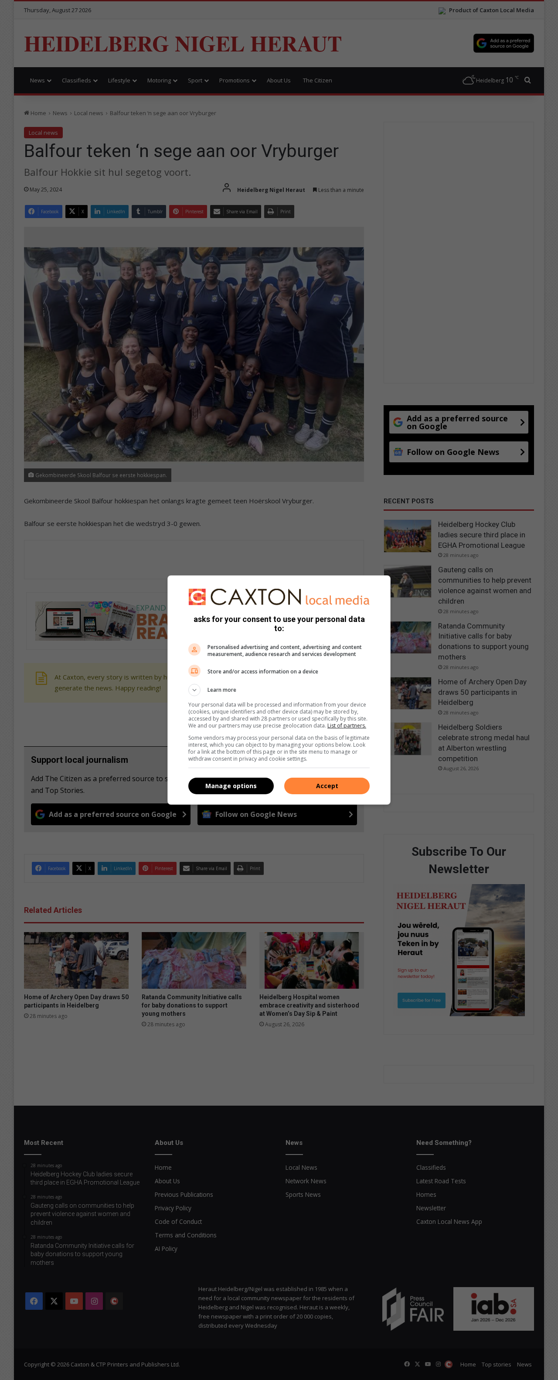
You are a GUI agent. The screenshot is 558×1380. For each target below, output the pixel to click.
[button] (279, 690)
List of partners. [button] (346, 725)
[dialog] (279, 690)
